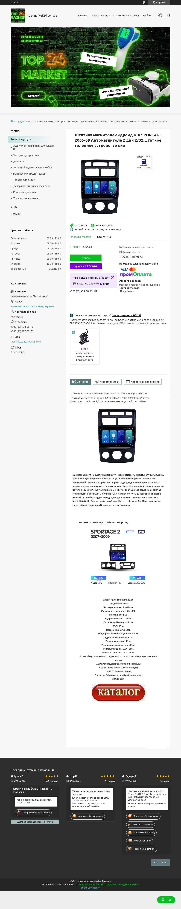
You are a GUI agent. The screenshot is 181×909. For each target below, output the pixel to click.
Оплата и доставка (127, 15)
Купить (86, 257)
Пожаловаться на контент (90, 884)
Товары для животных (26, 198)
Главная (82, 15)
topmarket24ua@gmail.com (26, 341)
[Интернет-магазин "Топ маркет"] (18, 15)
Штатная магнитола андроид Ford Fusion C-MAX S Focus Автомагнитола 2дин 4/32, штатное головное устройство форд (147, 795)
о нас (14, 206)
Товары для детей (24, 179)
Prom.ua (106, 881)
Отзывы (16, 213)
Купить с (79, 266)
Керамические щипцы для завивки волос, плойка (34, 801)
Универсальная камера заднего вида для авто (84, 356)
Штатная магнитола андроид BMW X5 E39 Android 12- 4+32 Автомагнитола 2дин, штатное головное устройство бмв (90, 802)
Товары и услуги (101, 15)
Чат (169, 899)
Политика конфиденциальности (122, 884)
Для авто (25, 121)
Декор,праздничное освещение (31, 186)
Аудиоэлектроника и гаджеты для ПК (33, 147)
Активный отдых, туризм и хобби (32, 167)
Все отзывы (161, 862)
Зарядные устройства (26, 155)
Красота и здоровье (25, 192)
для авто (18, 161)
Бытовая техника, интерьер (29, 173)
